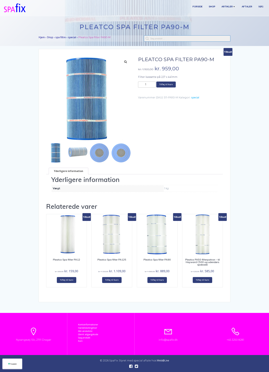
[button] (125, 62)
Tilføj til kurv (166, 84)
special (72, 37)
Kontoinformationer (88, 324)
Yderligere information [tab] (68, 171)
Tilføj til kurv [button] (66, 280)
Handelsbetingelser (87, 327)
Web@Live (163, 360)
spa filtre (60, 37)
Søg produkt (84, 337)
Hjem (42, 37)
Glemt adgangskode (88, 334)
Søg (260, 6)
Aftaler (247, 6)
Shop (212, 6)
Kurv (80, 340)
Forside (198, 6)
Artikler (227, 6)
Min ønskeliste (85, 331)
